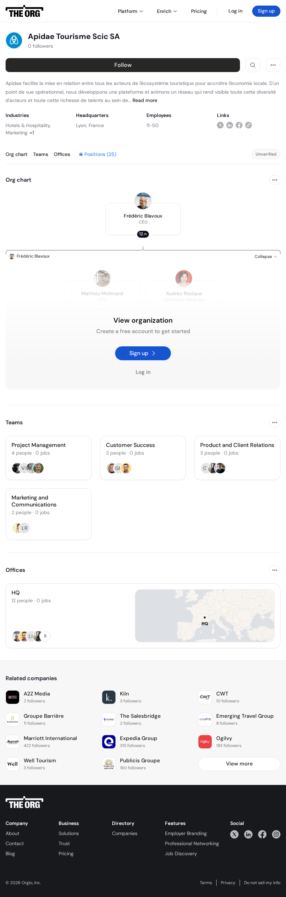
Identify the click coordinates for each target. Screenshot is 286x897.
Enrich (164, 11)
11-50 (152, 125)
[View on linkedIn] (229, 125)
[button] (143, 219)
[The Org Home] (24, 11)
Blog (10, 853)
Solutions (69, 833)
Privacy (228, 883)
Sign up (266, 11)
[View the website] (248, 125)
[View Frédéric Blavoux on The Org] (143, 201)
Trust (64, 843)
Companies (124, 833)
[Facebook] (262, 834)
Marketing (17, 132)
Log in (235, 11)
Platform (127, 11)
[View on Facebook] (239, 125)
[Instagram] (276, 834)
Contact (15, 843)
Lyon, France (90, 125)
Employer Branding (186, 833)
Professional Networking (192, 843)
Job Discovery (181, 853)
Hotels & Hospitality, (28, 125)
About (12, 833)
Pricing (66, 853)
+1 (32, 132)
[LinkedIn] (248, 834)
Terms (206, 883)
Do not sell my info (262, 883)
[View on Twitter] (220, 125)
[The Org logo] (24, 802)
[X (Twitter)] (234, 834)
